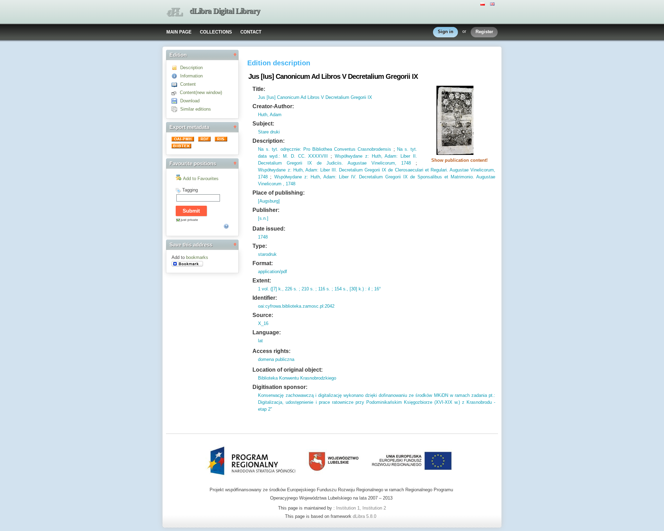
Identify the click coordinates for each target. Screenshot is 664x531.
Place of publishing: (278, 193)
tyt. (274, 149)
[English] (493, 3)
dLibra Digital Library (225, 11)
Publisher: (265, 210)
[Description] (176, 67)
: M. (283, 156)
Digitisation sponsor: (279, 387)
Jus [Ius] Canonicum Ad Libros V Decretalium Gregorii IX (315, 97)
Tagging (190, 190)
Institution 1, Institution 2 (361, 508)
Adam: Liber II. (399, 156)
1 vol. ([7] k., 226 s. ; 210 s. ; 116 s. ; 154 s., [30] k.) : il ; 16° (319, 288)
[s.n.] (263, 218)
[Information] (176, 75)
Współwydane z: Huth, (358, 156)
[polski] (483, 3)
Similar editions (195, 109)
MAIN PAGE (179, 32)
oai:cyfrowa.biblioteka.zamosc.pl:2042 (296, 306)
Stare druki (269, 131)
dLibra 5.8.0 (365, 516)
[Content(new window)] (176, 92)
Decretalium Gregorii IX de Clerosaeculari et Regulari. (392, 170)
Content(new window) (201, 92)
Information (191, 75)
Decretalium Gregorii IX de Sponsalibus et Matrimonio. (415, 176)
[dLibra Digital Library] (174, 12)
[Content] (176, 84)
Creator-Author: (273, 106)
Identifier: (264, 298)
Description (191, 67)
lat (260, 340)
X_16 (263, 323)
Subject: (263, 124)
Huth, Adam (270, 114)
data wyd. (268, 156)
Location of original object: (287, 370)
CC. (300, 156)
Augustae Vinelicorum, (369, 163)
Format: (262, 263)
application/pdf (272, 271)
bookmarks (197, 257)
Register (484, 31)
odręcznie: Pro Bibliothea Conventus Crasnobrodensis (334, 149)
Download (190, 100)
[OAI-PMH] (183, 139)
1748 (403, 163)
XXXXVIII (317, 156)
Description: (268, 141)
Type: (259, 246)
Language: (266, 332)
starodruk (267, 254)
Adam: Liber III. (320, 170)
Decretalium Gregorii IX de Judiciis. (300, 163)
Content (188, 84)
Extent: (261, 280)
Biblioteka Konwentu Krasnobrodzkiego (297, 378)
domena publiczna (276, 359)
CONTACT (250, 32)
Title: (258, 89)
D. (291, 156)
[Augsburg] (269, 201)
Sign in (445, 31)
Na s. (263, 149)
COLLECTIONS (216, 32)
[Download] (176, 100)
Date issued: (268, 229)
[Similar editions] (176, 109)
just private (189, 220)
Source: (262, 315)
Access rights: (271, 351)
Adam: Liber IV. (339, 176)
